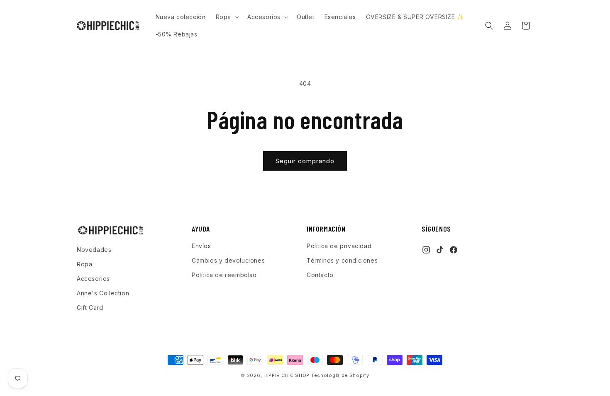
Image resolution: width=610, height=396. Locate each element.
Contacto (320, 274)
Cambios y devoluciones (228, 260)
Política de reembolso (224, 274)
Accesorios (93, 278)
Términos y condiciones (342, 260)
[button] (226, 17)
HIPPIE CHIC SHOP (287, 375)
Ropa (84, 264)
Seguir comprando (305, 161)
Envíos (201, 245)
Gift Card (90, 307)
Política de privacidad (339, 245)
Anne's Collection (103, 293)
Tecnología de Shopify (340, 375)
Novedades (94, 249)
